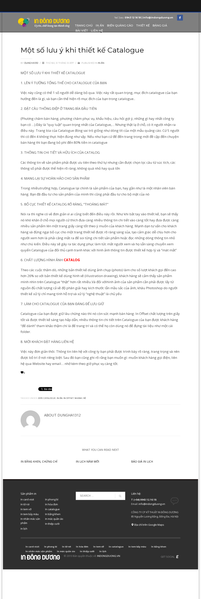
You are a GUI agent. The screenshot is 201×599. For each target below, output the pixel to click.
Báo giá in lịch (142, 461)
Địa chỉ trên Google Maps (149, 524)
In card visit (27, 499)
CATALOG (72, 260)
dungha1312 (31, 63)
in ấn (101, 63)
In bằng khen (52, 514)
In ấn (59, 398)
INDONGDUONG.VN (108, 556)
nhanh (78, 398)
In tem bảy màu (30, 514)
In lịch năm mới (87, 461)
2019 (40, 398)
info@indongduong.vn (152, 504)
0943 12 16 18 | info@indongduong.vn (149, 17)
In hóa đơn (51, 504)
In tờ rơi (25, 504)
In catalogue (52, 509)
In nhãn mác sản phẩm (30, 521)
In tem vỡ (26, 509)
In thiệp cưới (52, 523)
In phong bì (51, 499)
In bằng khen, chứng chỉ (39, 461)
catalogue (49, 398)
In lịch (24, 528)
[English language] (177, 557)
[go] (120, 496)
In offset (68, 398)
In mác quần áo (54, 519)
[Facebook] (180, 18)
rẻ (84, 398)
